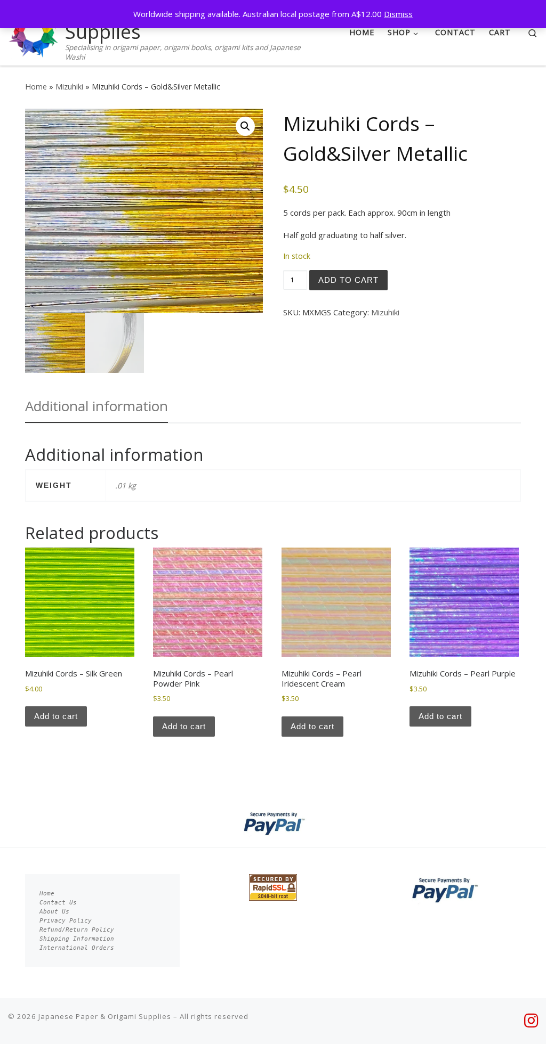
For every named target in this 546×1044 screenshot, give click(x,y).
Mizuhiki (69, 86)
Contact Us (58, 902)
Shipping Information (76, 938)
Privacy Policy (65, 920)
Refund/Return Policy (76, 929)
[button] (245, 126)
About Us (54, 911)
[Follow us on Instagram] (531, 1021)
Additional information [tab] (96, 405)
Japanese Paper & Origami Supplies (104, 1016)
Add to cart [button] (56, 716)
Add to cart (348, 279)
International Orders (76, 947)
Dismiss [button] (398, 14)
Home (36, 86)
